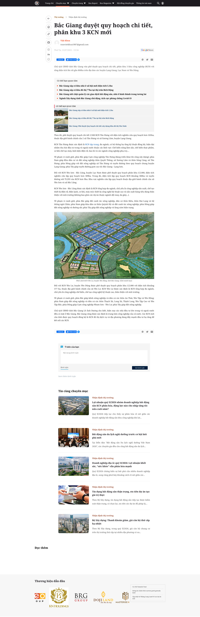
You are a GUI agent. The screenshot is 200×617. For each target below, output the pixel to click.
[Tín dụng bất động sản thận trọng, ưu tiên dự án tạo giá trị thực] (73, 494)
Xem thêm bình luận (67, 376)
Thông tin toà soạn (144, 3)
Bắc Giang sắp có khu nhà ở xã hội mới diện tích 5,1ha (85, 85)
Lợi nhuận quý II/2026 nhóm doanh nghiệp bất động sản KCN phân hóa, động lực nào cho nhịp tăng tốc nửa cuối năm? (120, 406)
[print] (48, 42)
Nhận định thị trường (78, 17)
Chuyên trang (77, 3)
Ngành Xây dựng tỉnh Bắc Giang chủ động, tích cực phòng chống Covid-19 (95, 98)
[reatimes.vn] (37, 3)
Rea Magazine (105, 3)
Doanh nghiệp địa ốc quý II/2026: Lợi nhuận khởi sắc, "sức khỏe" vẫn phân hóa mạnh (119, 464)
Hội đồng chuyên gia (125, 3)
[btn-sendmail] (151, 59)
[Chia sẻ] (48, 27)
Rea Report (92, 3)
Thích (72, 59)
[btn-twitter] (147, 59)
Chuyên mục (61, 3)
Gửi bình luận (140, 368)
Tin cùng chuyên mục (73, 391)
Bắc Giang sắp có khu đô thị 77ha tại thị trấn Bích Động (86, 90)
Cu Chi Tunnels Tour (139, 587)
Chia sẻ (60, 59)
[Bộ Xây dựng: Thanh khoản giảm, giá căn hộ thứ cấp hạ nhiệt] (73, 523)
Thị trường (59, 17)
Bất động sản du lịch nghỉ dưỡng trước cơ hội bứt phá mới (119, 436)
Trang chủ (49, 3)
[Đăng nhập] (162, 4)
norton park (150, 591)
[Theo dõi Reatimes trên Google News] (147, 50)
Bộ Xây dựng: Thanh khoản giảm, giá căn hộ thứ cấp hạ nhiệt (121, 522)
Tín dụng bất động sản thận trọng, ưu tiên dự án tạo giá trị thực (121, 493)
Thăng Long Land (147, 597)
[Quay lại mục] (48, 18)
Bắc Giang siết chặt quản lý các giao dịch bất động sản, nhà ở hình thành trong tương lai (102, 94)
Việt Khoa (65, 40)
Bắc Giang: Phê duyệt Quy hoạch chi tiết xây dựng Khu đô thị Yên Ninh (98, 126)
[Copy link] (48, 34)
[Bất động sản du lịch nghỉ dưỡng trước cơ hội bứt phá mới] (73, 437)
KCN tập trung (92, 144)
